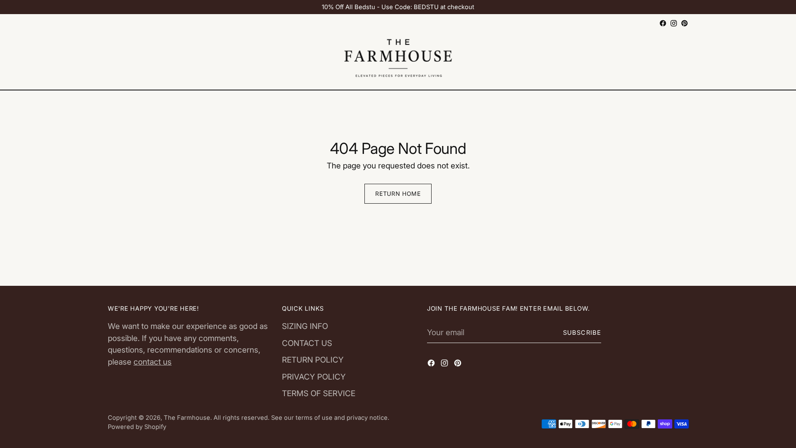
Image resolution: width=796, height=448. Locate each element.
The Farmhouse (187, 417)
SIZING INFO (305, 326)
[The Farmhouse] (398, 59)
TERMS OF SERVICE (318, 393)
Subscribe (582, 332)
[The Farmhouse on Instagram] (673, 23)
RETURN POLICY (313, 360)
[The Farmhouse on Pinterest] (684, 23)
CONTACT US (307, 343)
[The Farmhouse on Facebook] (663, 23)
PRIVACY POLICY (314, 377)
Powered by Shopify (137, 427)
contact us (152, 362)
